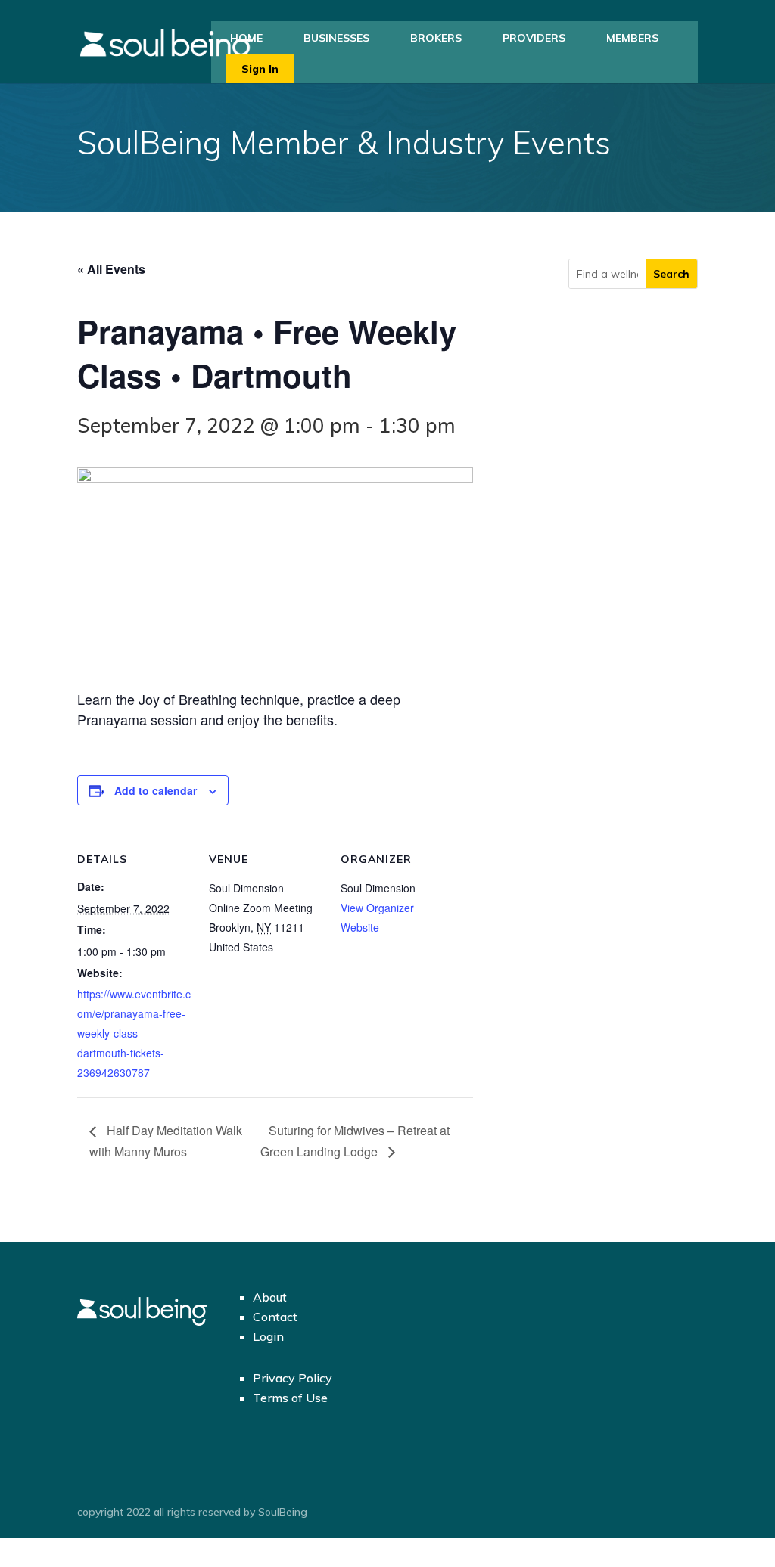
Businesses (336, 38)
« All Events (111, 269)
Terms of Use (290, 1397)
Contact (275, 1316)
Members (632, 38)
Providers (534, 38)
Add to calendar (155, 790)
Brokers (436, 38)
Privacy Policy (292, 1377)
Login (268, 1336)
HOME (246, 38)
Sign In (260, 69)
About (270, 1297)
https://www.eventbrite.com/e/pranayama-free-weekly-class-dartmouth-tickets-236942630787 (134, 1033)
